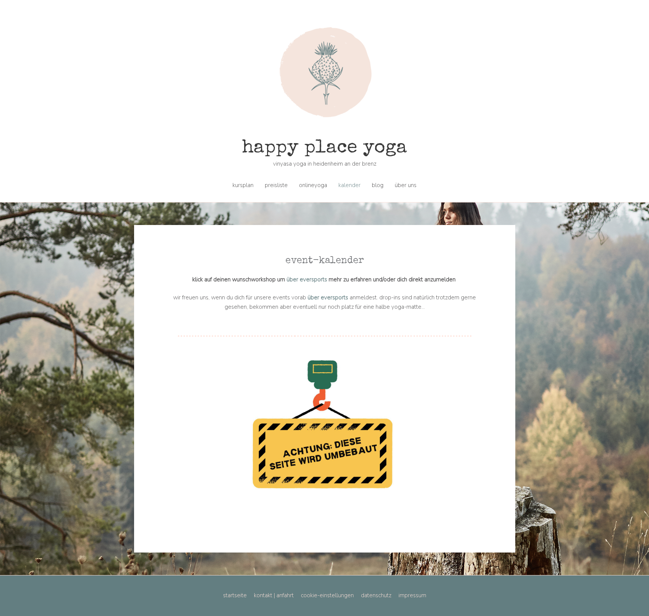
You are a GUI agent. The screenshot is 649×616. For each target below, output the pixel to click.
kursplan (243, 185)
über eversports (306, 279)
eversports (334, 297)
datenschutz (376, 595)
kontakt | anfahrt (274, 595)
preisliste (276, 185)
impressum (412, 595)
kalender (349, 185)
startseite (235, 595)
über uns (406, 185)
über (313, 297)
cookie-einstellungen (327, 595)
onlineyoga (313, 185)
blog (377, 185)
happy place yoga (324, 148)
